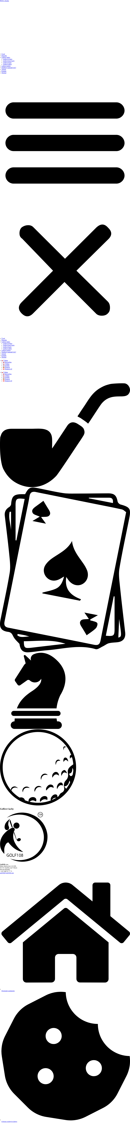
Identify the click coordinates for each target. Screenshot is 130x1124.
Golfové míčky (7, 64)
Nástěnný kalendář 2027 (8, 68)
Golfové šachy (7, 62)
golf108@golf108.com (7, 873)
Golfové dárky (5, 57)
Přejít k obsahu (4, 1)
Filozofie (4, 56)
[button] (65, 205)
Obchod (3, 73)
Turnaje (3, 69)
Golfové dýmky (7, 59)
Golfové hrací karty (9, 61)
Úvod (3, 54)
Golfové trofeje (6, 66)
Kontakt (3, 71)
